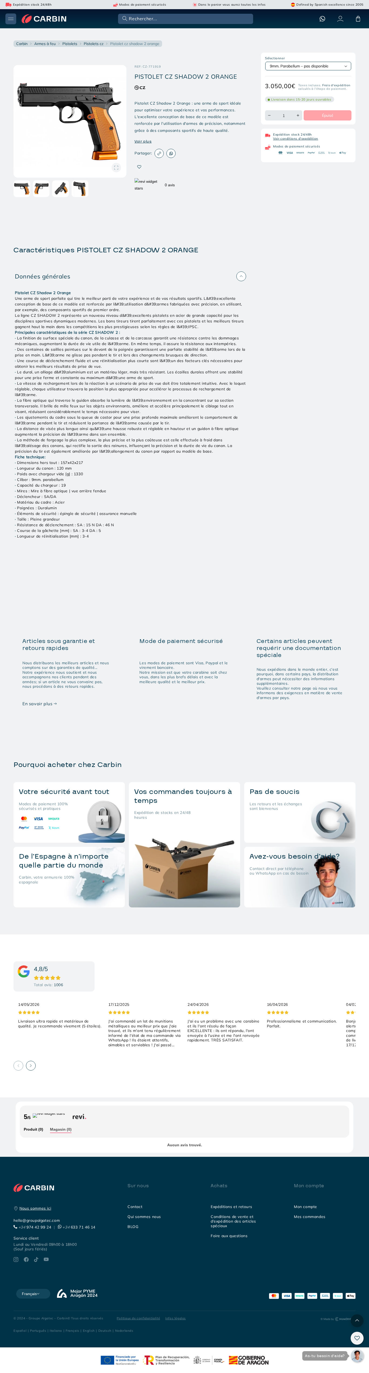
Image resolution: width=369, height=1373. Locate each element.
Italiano (56, 1331)
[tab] (33, 1129)
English (89, 1331)
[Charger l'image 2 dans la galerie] (41, 188)
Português (38, 1331)
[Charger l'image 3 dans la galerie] (60, 188)
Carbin (22, 44)
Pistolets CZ (93, 44)
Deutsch (105, 1331)
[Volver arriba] (357, 1320)
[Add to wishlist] (139, 166)
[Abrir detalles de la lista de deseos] (357, 1338)
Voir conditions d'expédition (295, 138)
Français (72, 1331)
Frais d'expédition (336, 85)
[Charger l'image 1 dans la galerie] (22, 188)
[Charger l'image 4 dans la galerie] (80, 188)
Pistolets (69, 44)
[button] (185, 18)
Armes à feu (45, 44)
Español (20, 1331)
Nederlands (124, 1331)
